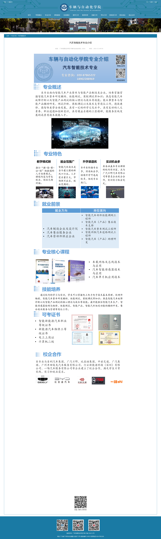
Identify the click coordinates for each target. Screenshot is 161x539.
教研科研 (85, 15)
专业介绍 (48, 15)
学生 (5, 2)
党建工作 (94, 15)
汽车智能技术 (22, 36)
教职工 (11, 2)
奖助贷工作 (113, 15)
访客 (151, 2)
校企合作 (132, 15)
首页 (29, 15)
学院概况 (39, 15)
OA (147, 2)
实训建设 (67, 15)
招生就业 (122, 15)
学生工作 (104, 15)
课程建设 (57, 15)
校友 (156, 2)
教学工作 (76, 15)
